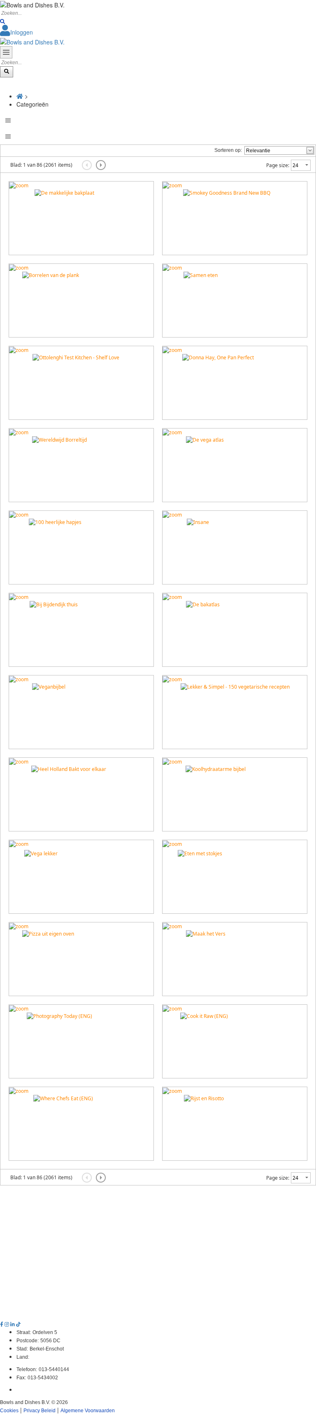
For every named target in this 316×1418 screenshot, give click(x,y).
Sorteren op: (228, 150)
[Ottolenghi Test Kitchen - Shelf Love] (18, 349)
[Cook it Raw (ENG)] (172, 1008)
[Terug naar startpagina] (32, 41)
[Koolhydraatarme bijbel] (172, 761)
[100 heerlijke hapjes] (18, 514)
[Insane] (172, 514)
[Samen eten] (172, 267)
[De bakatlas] (172, 596)
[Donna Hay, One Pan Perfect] (172, 349)
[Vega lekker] (18, 843)
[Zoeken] (2, 22)
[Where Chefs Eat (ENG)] (18, 1090)
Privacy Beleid (39, 1410)
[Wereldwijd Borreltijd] (18, 431)
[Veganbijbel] (18, 678)
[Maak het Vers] (172, 925)
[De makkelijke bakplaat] (18, 185)
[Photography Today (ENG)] (18, 1008)
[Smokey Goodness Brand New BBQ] (172, 185)
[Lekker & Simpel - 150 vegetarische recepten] (172, 678)
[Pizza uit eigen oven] (18, 925)
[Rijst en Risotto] (172, 1090)
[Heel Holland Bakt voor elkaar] (18, 761)
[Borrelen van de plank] (18, 267)
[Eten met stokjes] (172, 843)
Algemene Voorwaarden (87, 1410)
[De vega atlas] (172, 431)
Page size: (277, 165)
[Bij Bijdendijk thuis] (18, 596)
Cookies (9, 1410)
